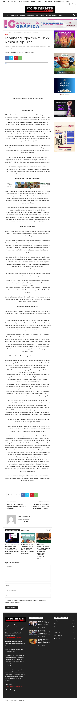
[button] (74, 15)
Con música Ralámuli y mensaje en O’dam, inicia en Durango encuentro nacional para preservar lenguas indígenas (12, 549)
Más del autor (25, 530)
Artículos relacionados (12, 530)
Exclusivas (57, 638)
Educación (57, 632)
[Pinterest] (16, 58)
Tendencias (40, 1)
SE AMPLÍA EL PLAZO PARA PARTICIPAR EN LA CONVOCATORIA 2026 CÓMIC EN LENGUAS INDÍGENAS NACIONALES (27, 549)
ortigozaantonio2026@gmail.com (14, 637)
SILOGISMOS (26, 1)
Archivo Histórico (59, 1)
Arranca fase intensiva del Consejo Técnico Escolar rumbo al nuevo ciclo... (44, 632)
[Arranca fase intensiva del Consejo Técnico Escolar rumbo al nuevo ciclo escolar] (33, 632)
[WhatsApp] (20, 58)
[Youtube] (27, 522)
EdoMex (50, 1)
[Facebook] (69, 4)
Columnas (57, 624)
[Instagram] (72, 4)
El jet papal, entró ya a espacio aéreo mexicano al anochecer (16, 506)
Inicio (20, 1)
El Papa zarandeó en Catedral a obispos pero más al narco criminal (40, 506)
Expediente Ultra (11, 52)
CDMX (67, 1)
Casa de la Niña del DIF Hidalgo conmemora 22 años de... (44, 641)
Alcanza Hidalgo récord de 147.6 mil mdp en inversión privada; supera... (43, 623)
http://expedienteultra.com (24, 519)
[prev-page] (47, 530)
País (46, 1)
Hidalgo (33, 1)
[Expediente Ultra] (40, 9)
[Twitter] (75, 4)
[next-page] (50, 530)
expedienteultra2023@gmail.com (14, 686)
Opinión (56, 630)
